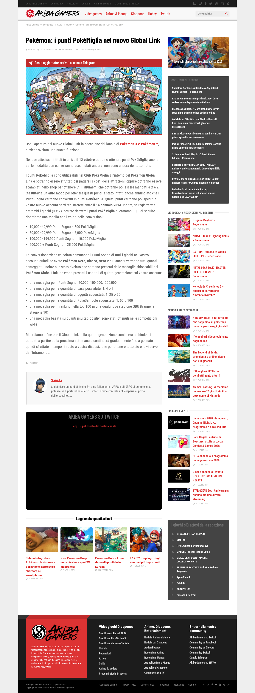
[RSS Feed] (194, 3)
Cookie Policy (147, 685)
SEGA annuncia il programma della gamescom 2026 (210, 458)
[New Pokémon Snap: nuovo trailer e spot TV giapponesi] (76, 551)
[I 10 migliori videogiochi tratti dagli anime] (179, 346)
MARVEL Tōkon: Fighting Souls (193, 551)
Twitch (165, 13)
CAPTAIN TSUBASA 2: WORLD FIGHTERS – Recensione (209, 254)
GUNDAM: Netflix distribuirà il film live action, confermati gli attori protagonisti (194, 123)
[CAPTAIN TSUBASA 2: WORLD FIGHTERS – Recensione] (179, 261)
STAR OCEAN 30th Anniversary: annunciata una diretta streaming (211, 494)
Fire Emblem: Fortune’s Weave (192, 545)
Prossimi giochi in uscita (113, 673)
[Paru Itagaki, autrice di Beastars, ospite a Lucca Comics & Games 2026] (179, 446)
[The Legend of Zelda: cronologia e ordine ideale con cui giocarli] (179, 362)
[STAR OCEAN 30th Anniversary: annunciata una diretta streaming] (179, 500)
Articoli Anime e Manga (157, 662)
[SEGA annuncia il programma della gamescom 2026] (179, 465)
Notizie (58, 24)
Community (57, 3)
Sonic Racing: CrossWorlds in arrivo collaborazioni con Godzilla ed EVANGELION (193, 193)
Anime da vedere (102, 3)
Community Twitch (199, 652)
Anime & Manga (116, 13)
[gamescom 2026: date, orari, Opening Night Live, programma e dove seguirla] (179, 428)
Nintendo (68, 24)
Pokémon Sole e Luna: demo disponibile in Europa (110, 562)
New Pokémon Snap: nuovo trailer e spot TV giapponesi (75, 562)
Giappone (137, 13)
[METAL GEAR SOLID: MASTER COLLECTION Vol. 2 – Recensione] (179, 277)
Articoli (103, 658)
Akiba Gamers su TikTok (202, 662)
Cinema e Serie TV (154, 672)
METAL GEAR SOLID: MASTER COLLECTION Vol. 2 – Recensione (209, 271)
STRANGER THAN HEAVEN (191, 533)
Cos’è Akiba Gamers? (36, 3)
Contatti (86, 3)
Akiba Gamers (32, 24)
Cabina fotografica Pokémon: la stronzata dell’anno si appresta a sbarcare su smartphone (40, 566)
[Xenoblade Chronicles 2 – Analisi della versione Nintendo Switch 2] (179, 296)
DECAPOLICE (183, 589)
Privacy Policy (129, 685)
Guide (102, 663)
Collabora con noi (108, 685)
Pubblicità (164, 685)
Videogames (93, 13)
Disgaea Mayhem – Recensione (204, 222)
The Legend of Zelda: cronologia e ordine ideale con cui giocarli (209, 356)
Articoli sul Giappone (155, 667)
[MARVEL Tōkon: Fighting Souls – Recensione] (179, 245)
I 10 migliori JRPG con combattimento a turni (206, 373)
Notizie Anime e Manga (157, 637)
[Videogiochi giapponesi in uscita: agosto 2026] (198, 66)
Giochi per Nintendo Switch (114, 643)
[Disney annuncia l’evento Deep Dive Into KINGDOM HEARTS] (179, 481)
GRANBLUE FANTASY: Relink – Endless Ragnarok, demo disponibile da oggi (196, 168)
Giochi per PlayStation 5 (112, 638)
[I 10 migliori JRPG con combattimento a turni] (179, 380)
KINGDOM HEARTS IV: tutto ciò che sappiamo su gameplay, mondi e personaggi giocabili (210, 321)
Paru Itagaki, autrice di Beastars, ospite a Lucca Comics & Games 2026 (208, 441)
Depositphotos (59, 685)
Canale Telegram (198, 657)
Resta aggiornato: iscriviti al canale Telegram (65, 62)
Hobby (152, 13)
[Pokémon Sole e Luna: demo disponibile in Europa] (111, 551)
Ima (174, 133)
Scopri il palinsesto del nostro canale (94, 426)
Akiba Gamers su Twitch (202, 637)
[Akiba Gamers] (53, 17)
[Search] (226, 13)
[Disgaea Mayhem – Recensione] (179, 229)
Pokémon (34, 363)
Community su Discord (201, 647)
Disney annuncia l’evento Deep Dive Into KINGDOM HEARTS (208, 476)
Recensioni (105, 653)
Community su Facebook (202, 642)
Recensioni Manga (154, 657)
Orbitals (181, 583)
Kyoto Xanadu (184, 577)
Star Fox (181, 539)
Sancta (31, 49)
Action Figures (152, 647)
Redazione (72, 3)
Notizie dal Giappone (155, 642)
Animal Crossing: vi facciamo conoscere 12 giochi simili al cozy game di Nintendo (210, 391)
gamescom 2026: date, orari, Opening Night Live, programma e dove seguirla (210, 422)
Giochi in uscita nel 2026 (127, 3)
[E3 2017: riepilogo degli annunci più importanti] (146, 551)
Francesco (177, 108)
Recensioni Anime (154, 652)
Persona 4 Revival (186, 595)
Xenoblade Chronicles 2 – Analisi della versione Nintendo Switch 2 (208, 290)
